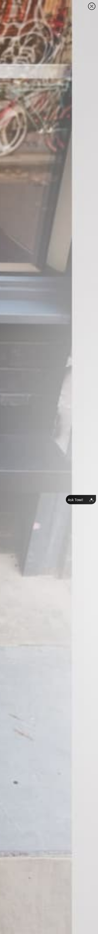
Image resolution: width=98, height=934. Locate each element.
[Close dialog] (91, 6)
